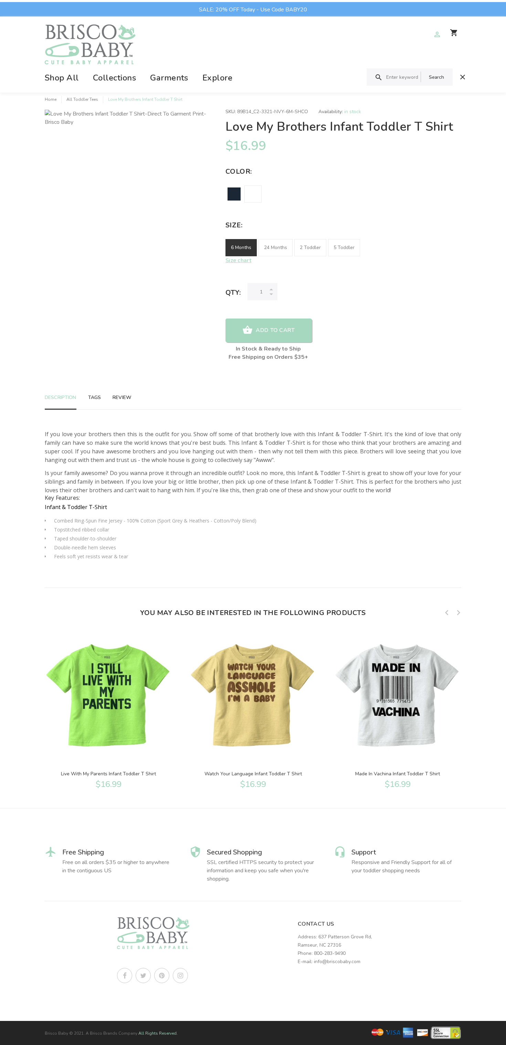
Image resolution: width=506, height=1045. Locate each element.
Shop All (62, 77)
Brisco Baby (56, 1033)
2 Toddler (310, 247)
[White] (253, 194)
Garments (169, 77)
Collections (114, 77)
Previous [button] (446, 612)
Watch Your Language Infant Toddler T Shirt (253, 774)
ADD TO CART (275, 330)
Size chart (238, 260)
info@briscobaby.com (337, 961)
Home (50, 99)
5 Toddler (344, 247)
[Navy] (234, 194)
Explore (217, 77)
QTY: (233, 292)
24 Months (275, 247)
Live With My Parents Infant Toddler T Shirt (108, 774)
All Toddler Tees (82, 99)
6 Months (241, 247)
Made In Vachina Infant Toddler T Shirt (397, 774)
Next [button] (458, 612)
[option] (108, 709)
